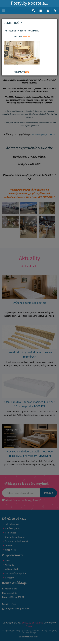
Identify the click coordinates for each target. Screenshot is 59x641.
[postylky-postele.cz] (29, 3)
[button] (40, 10)
